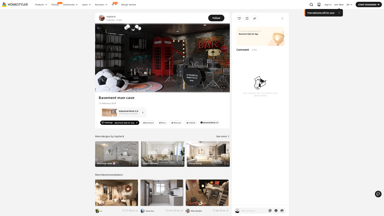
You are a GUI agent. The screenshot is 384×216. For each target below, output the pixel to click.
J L (101, 210)
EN (348, 4)
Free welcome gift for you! (321, 12)
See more (221, 136)
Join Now (339, 4)
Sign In (328, 4)
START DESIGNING (367, 4)
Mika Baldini (196, 210)
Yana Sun (150, 210)
